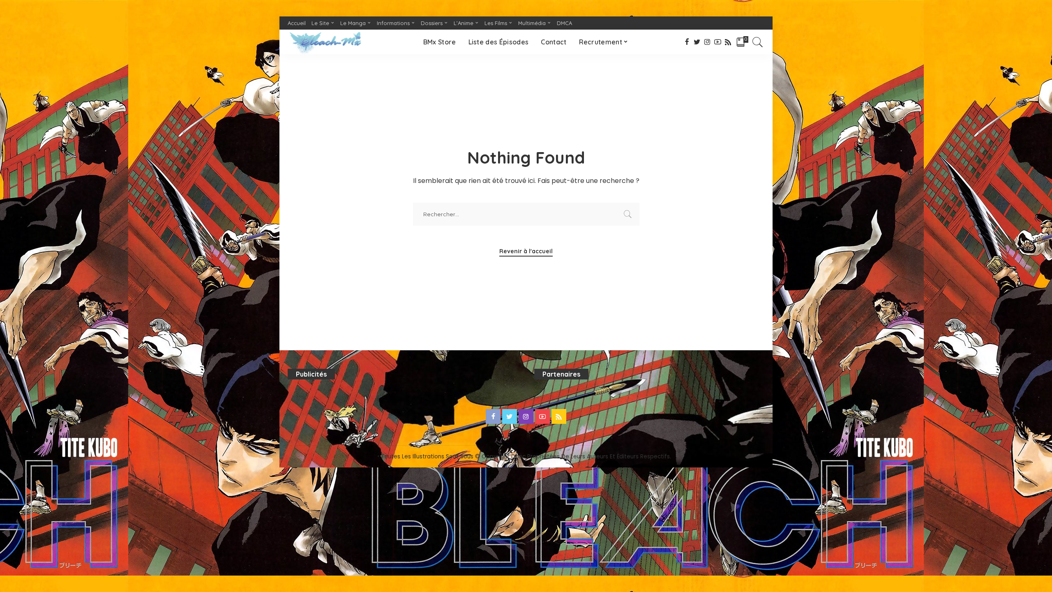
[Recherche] (757, 42)
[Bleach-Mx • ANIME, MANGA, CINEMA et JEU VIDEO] (325, 42)
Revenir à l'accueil (526, 251)
